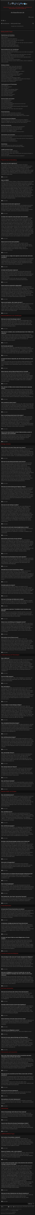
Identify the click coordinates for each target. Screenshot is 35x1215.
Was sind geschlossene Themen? (8, 94)
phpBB (7, 1209)
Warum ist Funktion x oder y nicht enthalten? (10, 152)
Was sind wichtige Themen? (6, 93)
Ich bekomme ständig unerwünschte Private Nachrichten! (12, 114)
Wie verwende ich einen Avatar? (7, 58)
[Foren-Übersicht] (17, 3)
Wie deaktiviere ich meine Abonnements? (9, 140)
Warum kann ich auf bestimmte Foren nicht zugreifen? (12, 73)
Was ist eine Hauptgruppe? (6, 107)
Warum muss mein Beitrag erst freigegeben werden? (11, 80)
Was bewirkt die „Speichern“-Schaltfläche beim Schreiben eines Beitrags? (15, 78)
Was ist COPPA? (4, 37)
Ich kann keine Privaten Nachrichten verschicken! (11, 112)
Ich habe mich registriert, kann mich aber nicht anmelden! (12, 40)
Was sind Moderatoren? (6, 101)
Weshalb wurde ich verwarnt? (7, 76)
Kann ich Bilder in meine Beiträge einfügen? (9, 89)
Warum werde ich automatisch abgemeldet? (10, 45)
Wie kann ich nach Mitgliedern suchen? (9, 130)
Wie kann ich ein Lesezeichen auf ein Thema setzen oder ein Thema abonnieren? (17, 138)
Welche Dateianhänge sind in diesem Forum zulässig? (12, 145)
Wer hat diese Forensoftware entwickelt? (9, 150)
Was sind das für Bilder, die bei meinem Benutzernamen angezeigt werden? (16, 56)
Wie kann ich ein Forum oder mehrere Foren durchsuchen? (13, 126)
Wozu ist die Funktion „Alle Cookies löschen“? (10, 46)
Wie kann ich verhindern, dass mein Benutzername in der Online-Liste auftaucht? (17, 51)
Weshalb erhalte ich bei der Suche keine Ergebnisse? (11, 127)
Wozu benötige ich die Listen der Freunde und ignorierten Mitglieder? (14, 119)
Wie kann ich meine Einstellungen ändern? (9, 50)
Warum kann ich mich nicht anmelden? (9, 41)
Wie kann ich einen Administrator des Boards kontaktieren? (12, 155)
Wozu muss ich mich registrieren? (8, 36)
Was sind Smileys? (5, 88)
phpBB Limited (19, 379)
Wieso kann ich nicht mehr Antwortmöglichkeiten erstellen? (12, 71)
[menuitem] (31, 17)
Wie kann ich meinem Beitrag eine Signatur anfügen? (11, 68)
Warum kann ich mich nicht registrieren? (9, 38)
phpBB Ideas (4, 1155)
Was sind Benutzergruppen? (7, 102)
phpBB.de (29, 379)
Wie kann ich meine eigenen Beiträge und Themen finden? (12, 131)
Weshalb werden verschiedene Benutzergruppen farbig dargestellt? (14, 106)
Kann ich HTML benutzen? (6, 86)
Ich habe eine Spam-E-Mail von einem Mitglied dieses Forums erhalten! (15, 115)
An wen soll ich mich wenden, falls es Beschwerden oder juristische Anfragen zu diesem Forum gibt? (17, 154)
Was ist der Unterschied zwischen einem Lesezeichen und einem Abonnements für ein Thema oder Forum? (17, 136)
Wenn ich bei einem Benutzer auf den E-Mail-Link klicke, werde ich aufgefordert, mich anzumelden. (17, 61)
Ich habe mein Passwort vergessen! (8, 43)
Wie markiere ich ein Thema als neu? (8, 81)
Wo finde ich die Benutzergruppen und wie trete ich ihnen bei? (13, 103)
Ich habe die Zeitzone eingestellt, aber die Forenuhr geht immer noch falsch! (16, 54)
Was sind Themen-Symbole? (7, 95)
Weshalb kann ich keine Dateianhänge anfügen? (10, 75)
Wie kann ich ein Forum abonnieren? (8, 139)
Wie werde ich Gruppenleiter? (7, 104)
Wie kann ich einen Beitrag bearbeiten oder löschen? (11, 67)
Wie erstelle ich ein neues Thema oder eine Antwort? (11, 66)
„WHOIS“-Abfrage (7, 1169)
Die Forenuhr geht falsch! (6, 53)
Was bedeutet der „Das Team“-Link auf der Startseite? (12, 108)
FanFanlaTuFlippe (14, 1210)
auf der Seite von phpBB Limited (13, 1144)
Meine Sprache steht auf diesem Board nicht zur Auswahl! (12, 55)
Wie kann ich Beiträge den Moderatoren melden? (10, 77)
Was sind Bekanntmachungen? (7, 91)
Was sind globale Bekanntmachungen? (9, 90)
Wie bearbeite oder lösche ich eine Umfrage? (10, 72)
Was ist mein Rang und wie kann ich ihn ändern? (10, 59)
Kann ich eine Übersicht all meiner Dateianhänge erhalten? (12, 146)
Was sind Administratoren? (6, 99)
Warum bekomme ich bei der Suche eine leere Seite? (11, 129)
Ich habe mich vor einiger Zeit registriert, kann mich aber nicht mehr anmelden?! (17, 42)
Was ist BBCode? (4, 85)
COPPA (12, 220)
